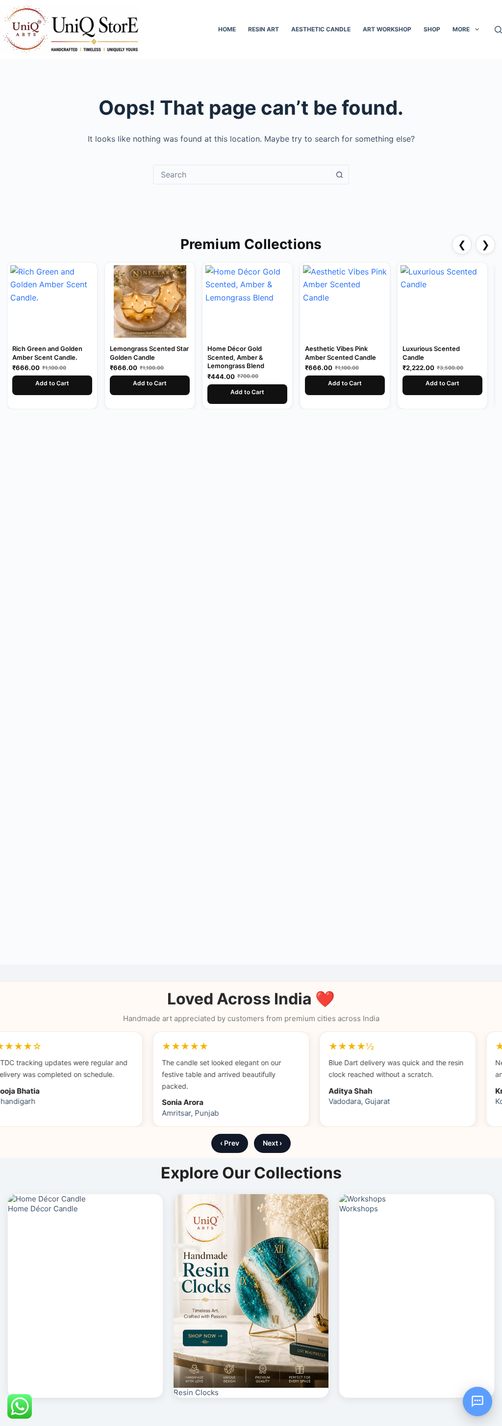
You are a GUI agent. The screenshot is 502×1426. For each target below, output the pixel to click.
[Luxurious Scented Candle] (365, 301)
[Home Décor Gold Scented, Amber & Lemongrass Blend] (170, 301)
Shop (432, 29)
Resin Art (263, 29)
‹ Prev (229, 1143)
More (461, 29)
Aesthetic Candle (321, 29)
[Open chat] (477, 1401)
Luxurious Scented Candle (353, 353)
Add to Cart (72, 383)
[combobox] (241, 174)
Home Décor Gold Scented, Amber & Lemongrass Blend (158, 357)
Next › (272, 1143)
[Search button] (339, 174)
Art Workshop (387, 29)
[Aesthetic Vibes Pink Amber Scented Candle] (267, 301)
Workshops (358, 1208)
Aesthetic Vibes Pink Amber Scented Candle (263, 353)
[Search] (498, 29)
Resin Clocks (196, 1392)
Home (227, 29)
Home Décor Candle (43, 1208)
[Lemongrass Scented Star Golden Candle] (72, 301)
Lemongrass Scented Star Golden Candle (71, 353)
